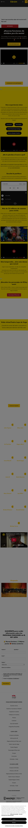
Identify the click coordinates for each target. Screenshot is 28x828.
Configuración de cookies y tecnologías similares (14, 825)
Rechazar (14, 822)
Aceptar (14, 819)
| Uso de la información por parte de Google (11, 815)
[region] (14, 815)
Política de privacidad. (14, 814)
